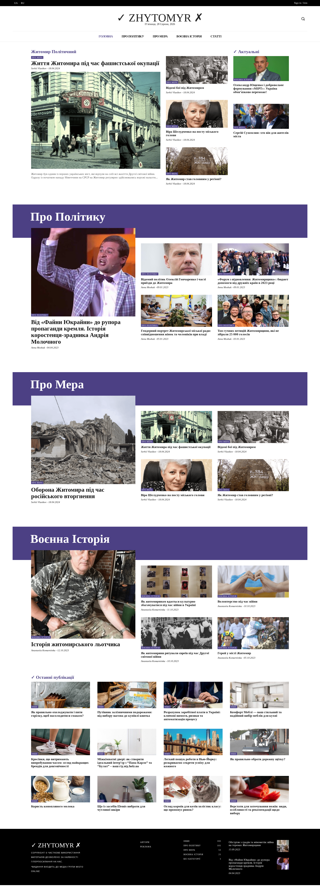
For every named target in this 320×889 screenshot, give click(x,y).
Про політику (40, 315)
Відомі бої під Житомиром (185, 88)
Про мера (37, 57)
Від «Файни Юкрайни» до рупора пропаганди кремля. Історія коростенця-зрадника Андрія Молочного (76, 332)
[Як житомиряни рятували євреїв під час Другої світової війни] (176, 633)
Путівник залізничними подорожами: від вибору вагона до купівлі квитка (124, 713)
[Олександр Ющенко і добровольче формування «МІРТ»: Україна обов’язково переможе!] (261, 68)
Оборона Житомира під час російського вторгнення (67, 492)
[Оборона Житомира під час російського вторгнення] (83, 440)
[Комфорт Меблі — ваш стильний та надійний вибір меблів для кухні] (259, 695)
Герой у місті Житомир (234, 653)
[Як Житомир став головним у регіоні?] (197, 161)
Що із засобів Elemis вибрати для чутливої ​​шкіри (121, 808)
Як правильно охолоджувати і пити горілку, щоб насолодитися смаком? (57, 713)
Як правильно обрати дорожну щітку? (257, 759)
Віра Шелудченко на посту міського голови (172, 495)
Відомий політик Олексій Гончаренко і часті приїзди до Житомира (173, 281)
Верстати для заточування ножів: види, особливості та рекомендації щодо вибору (258, 810)
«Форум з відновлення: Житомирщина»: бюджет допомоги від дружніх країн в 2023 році (253, 281)
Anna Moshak (38, 347)
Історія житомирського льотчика (75, 644)
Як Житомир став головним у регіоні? (193, 179)
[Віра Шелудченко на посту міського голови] (197, 114)
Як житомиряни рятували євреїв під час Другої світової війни (175, 654)
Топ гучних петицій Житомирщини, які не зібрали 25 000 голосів (248, 332)
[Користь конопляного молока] (60, 789)
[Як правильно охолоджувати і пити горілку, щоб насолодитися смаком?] (60, 695)
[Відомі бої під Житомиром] (197, 70)
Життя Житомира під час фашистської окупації (95, 63)
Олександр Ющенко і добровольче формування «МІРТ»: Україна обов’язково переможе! (258, 88)
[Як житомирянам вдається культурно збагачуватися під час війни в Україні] (176, 582)
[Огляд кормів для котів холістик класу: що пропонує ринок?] (193, 789)
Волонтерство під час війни (237, 601)
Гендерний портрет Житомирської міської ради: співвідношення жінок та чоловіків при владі (176, 332)
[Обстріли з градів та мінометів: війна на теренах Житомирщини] (283, 846)
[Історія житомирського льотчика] (83, 594)
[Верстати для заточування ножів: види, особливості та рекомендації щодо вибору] (259, 789)
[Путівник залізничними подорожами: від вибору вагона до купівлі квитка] (126, 695)
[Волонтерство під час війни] (253, 582)
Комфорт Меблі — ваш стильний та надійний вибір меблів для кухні (256, 713)
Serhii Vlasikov (38, 68)
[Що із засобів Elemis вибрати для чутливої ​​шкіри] (126, 789)
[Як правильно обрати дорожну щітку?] (259, 742)
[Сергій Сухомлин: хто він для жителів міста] (261, 116)
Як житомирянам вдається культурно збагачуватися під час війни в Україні (168, 603)
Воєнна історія (243, 80)
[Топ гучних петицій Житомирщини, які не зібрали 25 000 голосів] (253, 311)
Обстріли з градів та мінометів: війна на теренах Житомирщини (251, 844)
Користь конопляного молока (52, 806)
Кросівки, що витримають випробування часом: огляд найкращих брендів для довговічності (60, 762)
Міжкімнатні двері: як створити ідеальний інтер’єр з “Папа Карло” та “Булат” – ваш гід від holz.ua (124, 762)
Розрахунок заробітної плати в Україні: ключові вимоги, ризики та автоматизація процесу (192, 715)
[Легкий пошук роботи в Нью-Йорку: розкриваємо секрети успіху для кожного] (193, 742)
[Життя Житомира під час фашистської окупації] (95, 120)
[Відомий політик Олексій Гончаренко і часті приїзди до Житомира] (176, 259)
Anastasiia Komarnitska (43, 650)
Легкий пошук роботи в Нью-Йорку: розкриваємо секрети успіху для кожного (190, 762)
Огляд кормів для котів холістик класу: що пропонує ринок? (192, 808)
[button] (303, 18)
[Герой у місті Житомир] (253, 633)
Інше (34, 707)
